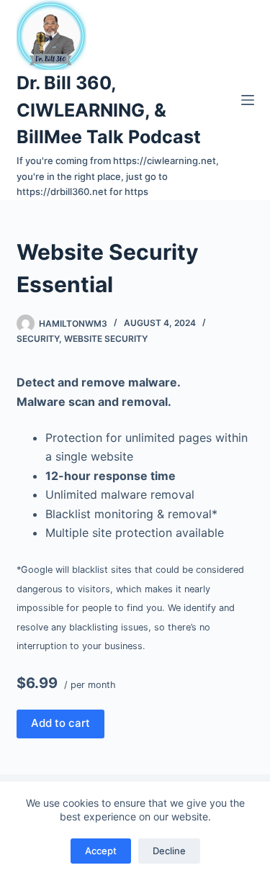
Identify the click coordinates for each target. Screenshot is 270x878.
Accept (101, 850)
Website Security (106, 338)
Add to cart (60, 723)
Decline (169, 850)
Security (38, 338)
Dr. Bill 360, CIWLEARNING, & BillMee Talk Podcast (109, 110)
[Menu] (247, 100)
